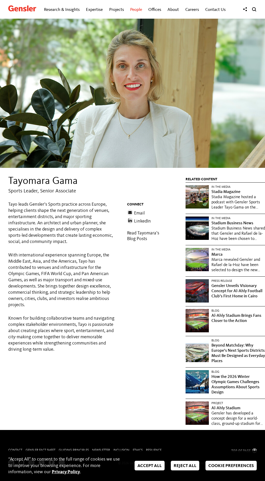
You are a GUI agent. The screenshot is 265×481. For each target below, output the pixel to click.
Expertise (94, 10)
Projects (116, 10)
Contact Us (215, 10)
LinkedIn (142, 221)
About (173, 10)
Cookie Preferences (231, 466)
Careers (192, 10)
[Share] (245, 9)
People (136, 10)
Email (139, 213)
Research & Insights (62, 10)
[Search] (254, 9)
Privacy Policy (66, 472)
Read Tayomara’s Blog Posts (143, 236)
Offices (154, 10)
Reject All (185, 466)
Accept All (149, 466)
